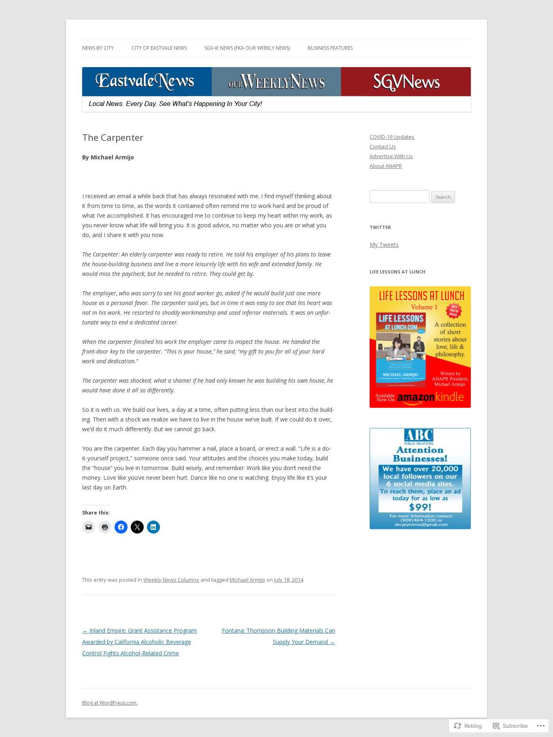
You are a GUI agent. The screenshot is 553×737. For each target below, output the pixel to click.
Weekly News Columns (171, 579)
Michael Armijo (247, 579)
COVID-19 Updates (392, 136)
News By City (98, 47)
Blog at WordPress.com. (110, 702)
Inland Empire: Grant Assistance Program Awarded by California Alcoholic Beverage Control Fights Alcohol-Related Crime (139, 642)
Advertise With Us (391, 156)
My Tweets (384, 244)
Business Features (330, 47)
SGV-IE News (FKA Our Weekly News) (247, 47)
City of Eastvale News (159, 47)
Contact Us (383, 146)
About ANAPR (386, 165)
